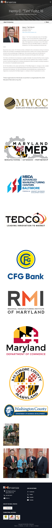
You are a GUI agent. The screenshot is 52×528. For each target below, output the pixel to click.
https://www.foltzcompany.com (29, 32)
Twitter (31, 494)
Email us (7, 498)
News (31, 525)
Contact (36, 525)
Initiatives (21, 525)
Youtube (31, 500)
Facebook (31, 491)
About (15, 525)
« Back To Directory (8, 22)
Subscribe (8, 508)
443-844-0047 (9, 495)
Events (26, 525)
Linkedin (31, 497)
